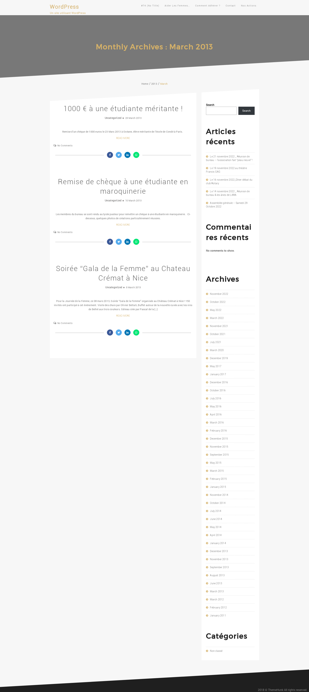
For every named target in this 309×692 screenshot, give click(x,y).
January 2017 (218, 374)
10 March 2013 (133, 200)
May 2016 (215, 406)
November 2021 (219, 326)
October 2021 (217, 334)
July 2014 (215, 511)
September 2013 (219, 567)
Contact (231, 5)
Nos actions (248, 5)
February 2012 (218, 607)
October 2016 (217, 390)
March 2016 (217, 422)
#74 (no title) (150, 5)
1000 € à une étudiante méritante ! (123, 109)
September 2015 (219, 454)
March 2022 (217, 318)
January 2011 (218, 615)
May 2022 (215, 310)
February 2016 (218, 430)
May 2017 (215, 366)
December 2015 (219, 438)
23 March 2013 (133, 118)
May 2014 (215, 527)
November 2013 (219, 559)
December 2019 (219, 358)
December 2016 (219, 382)
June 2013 (216, 583)
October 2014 (217, 503)
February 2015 (218, 478)
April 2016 (216, 414)
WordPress (64, 7)
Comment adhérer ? (207, 5)
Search (210, 104)
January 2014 (218, 543)
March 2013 (217, 591)
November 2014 (219, 494)
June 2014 (216, 519)
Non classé (216, 650)
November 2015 (219, 446)
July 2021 (215, 342)
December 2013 (219, 551)
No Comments (64, 145)
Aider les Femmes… (177, 5)
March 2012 (217, 599)
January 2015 (218, 486)
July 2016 (215, 398)
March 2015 (217, 470)
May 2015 (215, 462)
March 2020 (217, 350)
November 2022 (219, 293)
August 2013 (217, 575)
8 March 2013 (133, 287)
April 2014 (216, 535)
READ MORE (123, 138)
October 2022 (217, 302)
